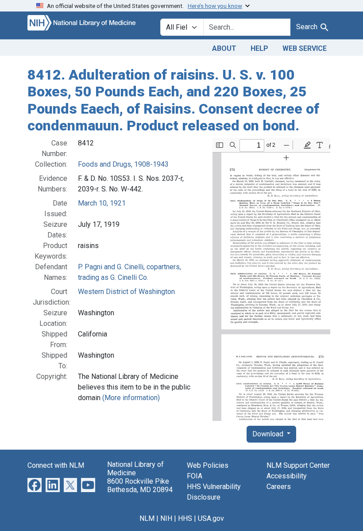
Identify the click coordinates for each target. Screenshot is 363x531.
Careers (278, 486)
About (224, 48)
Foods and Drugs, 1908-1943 (123, 164)
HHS (185, 518)
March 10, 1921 (102, 203)
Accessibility (286, 476)
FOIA (194, 476)
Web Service (304, 48)
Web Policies (207, 465)
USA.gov (211, 518)
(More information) (131, 397)
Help (259, 48)
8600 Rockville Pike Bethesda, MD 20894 (140, 485)
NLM (146, 518)
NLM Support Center (298, 465)
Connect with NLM (55, 465)
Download (268, 434)
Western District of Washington (126, 291)
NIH (166, 518)
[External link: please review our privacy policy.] (34, 484)
